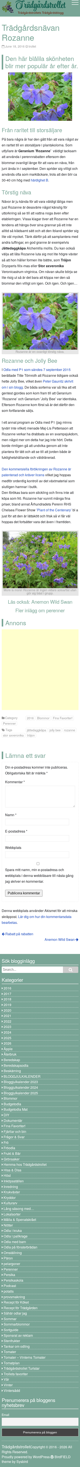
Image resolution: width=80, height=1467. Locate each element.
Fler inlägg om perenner (40, 610)
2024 (7, 1032)
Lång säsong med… (19, 1208)
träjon (31, 735)
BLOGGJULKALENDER (22, 1076)
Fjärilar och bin (15, 1131)
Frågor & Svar (14, 1136)
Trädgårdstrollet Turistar (21, 1368)
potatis (9, 1291)
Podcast (10, 1285)
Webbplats (13, 847)
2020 (7, 1010)
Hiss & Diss (12, 1170)
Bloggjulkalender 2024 (21, 1087)
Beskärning (12, 1070)
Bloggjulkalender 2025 (21, 1092)
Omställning (13, 1252)
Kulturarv (10, 1202)
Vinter (8, 1384)
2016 (30, 718)
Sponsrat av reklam (18, 1335)
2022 (7, 1021)
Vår (6, 1379)
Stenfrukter (12, 1340)
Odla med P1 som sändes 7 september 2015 (37, 369)
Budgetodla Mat (16, 1109)
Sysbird (22, 1461)
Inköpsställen (14, 1181)
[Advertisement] (40, 669)
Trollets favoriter (16, 1373)
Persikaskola (13, 1280)
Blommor (43, 718)
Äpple (8, 1048)
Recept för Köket (16, 1302)
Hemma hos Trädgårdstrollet (25, 1164)
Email (5, 1415)
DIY (6, 1114)
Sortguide (11, 1329)
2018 (7, 999)
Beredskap (12, 1059)
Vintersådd (12, 1390)
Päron (8, 1258)
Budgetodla (12, 1103)
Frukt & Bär (12, 1153)
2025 (7, 1037)
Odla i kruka (13, 1230)
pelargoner (12, 1263)
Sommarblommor (17, 1324)
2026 (7, 1043)
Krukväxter (12, 1191)
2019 (7, 1004)
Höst (7, 1175)
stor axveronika (13, 735)
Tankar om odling (17, 1346)
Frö (6, 1142)
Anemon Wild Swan (51, 601)
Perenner (9, 723)
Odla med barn (15, 1241)
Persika (9, 1274)
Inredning (11, 1186)
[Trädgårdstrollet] (34, 13)
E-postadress (16, 831)
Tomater (10, 1351)
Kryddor (10, 1197)
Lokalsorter (12, 1214)
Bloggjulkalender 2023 (21, 1081)
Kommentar (15, 781)
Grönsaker (11, 1159)
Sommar (10, 1318)
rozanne (69, 730)
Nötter (8, 1225)
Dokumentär (13, 1120)
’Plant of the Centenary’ (54, 509)
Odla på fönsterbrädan (20, 1247)
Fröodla (9, 1147)
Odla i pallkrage (16, 1236)
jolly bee (55, 730)
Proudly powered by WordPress (26, 1456)
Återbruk (10, 1054)
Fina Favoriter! (63, 718)
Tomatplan (12, 1362)
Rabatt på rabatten (19, 933)
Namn (10, 814)
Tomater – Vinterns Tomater (24, 1357)
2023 (7, 1026)
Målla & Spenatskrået (20, 1219)
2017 (7, 993)
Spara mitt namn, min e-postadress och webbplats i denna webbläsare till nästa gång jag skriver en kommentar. (39, 875)
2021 (7, 1015)
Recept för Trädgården (21, 1307)
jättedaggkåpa (36, 730)
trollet (32, 46)
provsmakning (14, 1296)
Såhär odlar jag (15, 1313)
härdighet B (39, 180)
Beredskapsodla (16, 1065)
